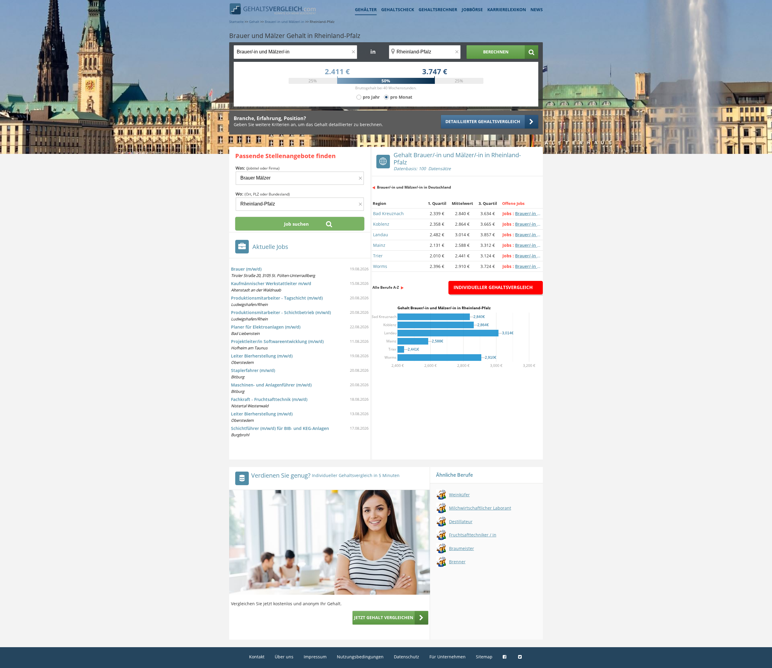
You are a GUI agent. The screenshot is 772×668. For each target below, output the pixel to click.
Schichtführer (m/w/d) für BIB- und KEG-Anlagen (280, 428)
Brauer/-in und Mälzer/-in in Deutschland (414, 187)
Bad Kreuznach (388, 213)
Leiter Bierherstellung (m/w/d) (262, 356)
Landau (380, 234)
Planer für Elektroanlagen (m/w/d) (265, 327)
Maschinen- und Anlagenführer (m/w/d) (271, 385)
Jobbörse (472, 9)
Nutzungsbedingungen (360, 657)
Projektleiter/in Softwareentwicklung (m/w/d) (277, 341)
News (536, 9)
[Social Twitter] (520, 657)
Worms (380, 266)
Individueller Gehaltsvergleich (493, 287)
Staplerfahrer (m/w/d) (253, 370)
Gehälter (366, 9)
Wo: (263, 194)
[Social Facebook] (505, 657)
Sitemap (484, 657)
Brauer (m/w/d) (246, 269)
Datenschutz (406, 657)
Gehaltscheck (397, 9)
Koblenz (381, 224)
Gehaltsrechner (438, 9)
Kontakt (256, 657)
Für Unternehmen (447, 657)
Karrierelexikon (506, 9)
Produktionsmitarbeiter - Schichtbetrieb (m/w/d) (281, 312)
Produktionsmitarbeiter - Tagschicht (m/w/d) (277, 298)
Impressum (315, 657)
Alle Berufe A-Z (385, 287)
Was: (258, 168)
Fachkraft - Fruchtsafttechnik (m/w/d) (269, 399)
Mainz (379, 245)
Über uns (284, 657)
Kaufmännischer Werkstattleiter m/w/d (271, 283)
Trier (378, 256)
